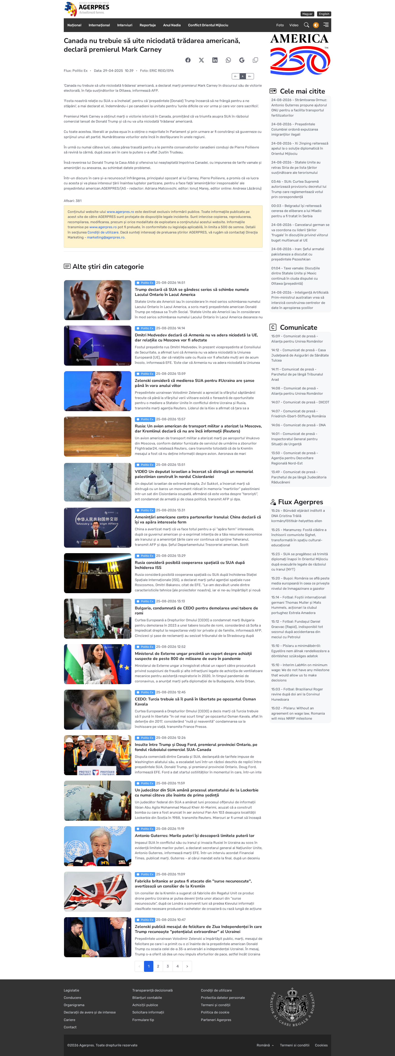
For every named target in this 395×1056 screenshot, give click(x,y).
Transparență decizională (152, 990)
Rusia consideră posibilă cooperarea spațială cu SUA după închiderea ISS (190, 565)
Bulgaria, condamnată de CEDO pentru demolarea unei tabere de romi (196, 610)
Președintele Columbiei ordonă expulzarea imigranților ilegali (294, 129)
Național (74, 25)
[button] (324, 25)
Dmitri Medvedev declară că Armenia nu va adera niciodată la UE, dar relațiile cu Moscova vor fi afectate (196, 337)
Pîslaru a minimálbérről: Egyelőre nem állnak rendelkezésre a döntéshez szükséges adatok (300, 651)
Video (294, 25)
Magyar (307, 14)
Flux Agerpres (300, 502)
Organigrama (74, 1005)
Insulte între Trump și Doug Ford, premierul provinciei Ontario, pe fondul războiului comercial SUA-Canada (196, 747)
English (324, 14)
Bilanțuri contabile (147, 998)
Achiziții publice (145, 1005)
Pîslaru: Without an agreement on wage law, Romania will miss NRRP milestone (298, 713)
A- (235, 76)
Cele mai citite (301, 91)
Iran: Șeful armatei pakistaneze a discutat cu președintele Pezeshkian (297, 254)
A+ (249, 76)
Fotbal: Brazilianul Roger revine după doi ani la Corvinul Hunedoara (297, 694)
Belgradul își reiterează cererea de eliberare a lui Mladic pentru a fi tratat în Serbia (296, 211)
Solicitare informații (148, 1012)
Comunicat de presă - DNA (304, 425)
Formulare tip (143, 1020)
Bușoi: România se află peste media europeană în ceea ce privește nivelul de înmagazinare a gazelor (300, 583)
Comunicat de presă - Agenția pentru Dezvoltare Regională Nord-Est (294, 458)
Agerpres (86, 1045)
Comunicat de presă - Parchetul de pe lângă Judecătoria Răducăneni (298, 477)
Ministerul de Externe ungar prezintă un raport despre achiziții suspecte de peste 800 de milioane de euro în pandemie (193, 656)
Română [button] (264, 1045)
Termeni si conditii (295, 1045)
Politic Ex (80, 71)
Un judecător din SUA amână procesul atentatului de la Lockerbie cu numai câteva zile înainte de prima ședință (197, 792)
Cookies (321, 1045)
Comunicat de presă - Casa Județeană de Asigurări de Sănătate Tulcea (300, 355)
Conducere (72, 998)
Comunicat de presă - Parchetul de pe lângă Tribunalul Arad (297, 374)
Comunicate (297, 327)
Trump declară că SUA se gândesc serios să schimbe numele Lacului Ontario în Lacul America (192, 292)
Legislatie (71, 990)
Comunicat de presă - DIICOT (306, 402)
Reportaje (148, 25)
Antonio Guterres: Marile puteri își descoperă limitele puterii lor (194, 835)
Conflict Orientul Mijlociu (208, 25)
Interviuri (124, 25)
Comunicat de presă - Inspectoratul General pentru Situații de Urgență (294, 439)
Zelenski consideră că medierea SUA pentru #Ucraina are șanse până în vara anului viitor (194, 383)
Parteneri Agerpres (216, 1020)
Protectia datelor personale (223, 998)
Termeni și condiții (215, 1005)
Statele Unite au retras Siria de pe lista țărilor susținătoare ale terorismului (295, 167)
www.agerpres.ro (120, 212)
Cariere (69, 1020)
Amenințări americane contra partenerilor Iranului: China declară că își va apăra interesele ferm (198, 519)
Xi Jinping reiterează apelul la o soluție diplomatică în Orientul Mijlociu (299, 148)
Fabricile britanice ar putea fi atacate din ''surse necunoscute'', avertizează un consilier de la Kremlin (193, 883)
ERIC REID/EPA (161, 71)
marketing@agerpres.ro (106, 237)
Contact (70, 1027)
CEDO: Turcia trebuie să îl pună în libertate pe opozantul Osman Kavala (195, 701)
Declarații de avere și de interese (90, 1012)
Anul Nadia (172, 25)
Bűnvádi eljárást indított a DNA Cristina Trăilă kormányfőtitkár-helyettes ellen (298, 516)
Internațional (99, 25)
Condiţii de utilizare (103, 232)
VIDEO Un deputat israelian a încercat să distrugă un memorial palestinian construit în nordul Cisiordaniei (194, 474)
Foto (280, 25)
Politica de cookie (215, 1012)
